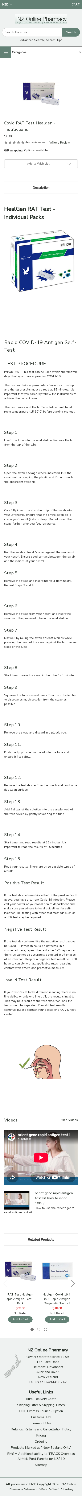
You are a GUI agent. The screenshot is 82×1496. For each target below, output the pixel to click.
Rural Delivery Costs (41, 1399)
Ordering (41, 1441)
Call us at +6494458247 (48, 1382)
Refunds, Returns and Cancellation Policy (41, 1429)
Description (41, 187)
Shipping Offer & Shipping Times (41, 1405)
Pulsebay (66, 1489)
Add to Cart (20, 1319)
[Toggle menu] (5, 52)
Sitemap (41, 1465)
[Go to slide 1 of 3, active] (32, 1329)
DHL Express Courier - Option (41, 1411)
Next (72, 1283)
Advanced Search (32, 40)
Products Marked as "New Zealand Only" (41, 1447)
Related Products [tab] (41, 1239)
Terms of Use (41, 1423)
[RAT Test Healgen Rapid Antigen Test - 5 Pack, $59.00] (20, 1271)
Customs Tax (41, 1417)
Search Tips (54, 40)
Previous (5, 1283)
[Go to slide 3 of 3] (45, 1329)
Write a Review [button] (59, 143)
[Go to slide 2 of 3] (38, 1329)
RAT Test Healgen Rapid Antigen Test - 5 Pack (20, 1299)
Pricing (41, 1435)
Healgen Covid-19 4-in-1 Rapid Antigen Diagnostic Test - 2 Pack (57, 1299)
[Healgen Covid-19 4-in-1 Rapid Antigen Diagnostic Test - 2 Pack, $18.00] (57, 1271)
